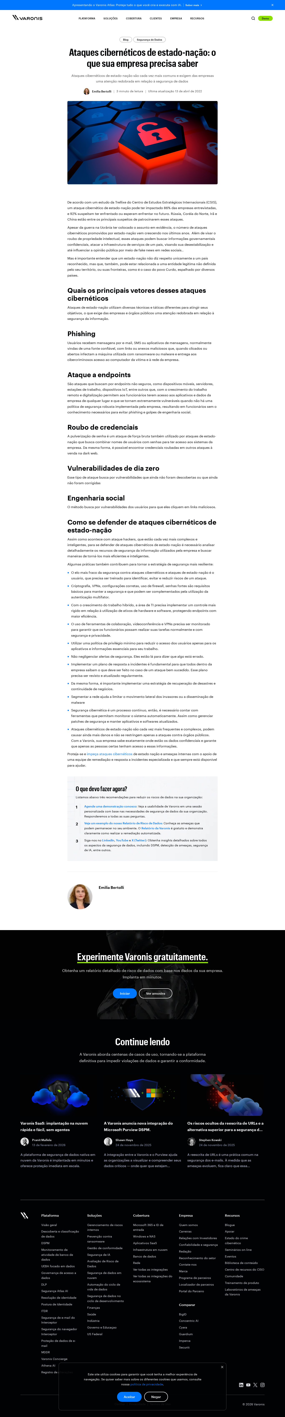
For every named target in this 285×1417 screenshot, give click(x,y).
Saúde (91, 1314)
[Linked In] (241, 1385)
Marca (183, 1271)
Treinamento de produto (242, 1283)
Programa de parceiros (195, 1278)
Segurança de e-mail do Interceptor (58, 1320)
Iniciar (125, 993)
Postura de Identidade (56, 1304)
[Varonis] (27, 18)
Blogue (230, 1225)
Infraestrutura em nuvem (150, 1249)
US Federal (94, 1334)
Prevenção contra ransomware (99, 1239)
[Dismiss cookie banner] (222, 1367)
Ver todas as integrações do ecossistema (152, 1278)
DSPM (45, 1243)
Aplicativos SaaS (145, 1243)
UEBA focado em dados (58, 1266)
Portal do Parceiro (191, 1291)
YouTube (122, 840)
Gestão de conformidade (104, 1248)
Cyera (183, 1327)
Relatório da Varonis (155, 828)
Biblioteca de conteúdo (241, 1263)
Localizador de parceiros (196, 1284)
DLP (44, 1284)
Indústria (93, 1320)
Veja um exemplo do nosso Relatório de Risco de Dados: (123, 823)
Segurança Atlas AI (54, 1291)
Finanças (93, 1307)
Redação (185, 1251)
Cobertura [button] (133, 18)
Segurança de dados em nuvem (104, 1275)
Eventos (230, 1256)
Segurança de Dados (149, 39)
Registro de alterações (57, 1372)
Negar (156, 1397)
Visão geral (49, 1225)
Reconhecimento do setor (197, 1258)
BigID (183, 1314)
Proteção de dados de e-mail (58, 1343)
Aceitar (129, 1397)
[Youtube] (248, 1385)
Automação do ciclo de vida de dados (103, 1287)
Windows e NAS (144, 1236)
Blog (126, 39)
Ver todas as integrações (150, 1269)
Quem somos (188, 1225)
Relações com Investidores (198, 1238)
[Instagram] (262, 1385)
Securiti (184, 1347)
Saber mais (192, 5)
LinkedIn (107, 840)
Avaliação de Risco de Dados (103, 1263)
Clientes (156, 18)
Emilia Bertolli (101, 91)
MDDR (45, 1352)
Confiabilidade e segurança (198, 1244)
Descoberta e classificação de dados (60, 1234)
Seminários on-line (238, 1249)
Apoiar (229, 1231)
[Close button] (272, 4)
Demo (265, 18)
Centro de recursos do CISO (244, 1269)
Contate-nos (188, 1264)
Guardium (186, 1334)
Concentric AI (188, 1320)
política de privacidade (146, 1384)
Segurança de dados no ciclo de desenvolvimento (105, 1298)
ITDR (44, 1311)
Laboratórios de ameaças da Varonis (243, 1292)
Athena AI (48, 1365)
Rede (136, 1263)
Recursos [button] (197, 18)
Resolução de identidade (58, 1297)
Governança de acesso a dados (58, 1275)
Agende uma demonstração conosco (110, 806)
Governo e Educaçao (102, 1327)
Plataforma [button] (87, 18)
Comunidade (234, 1276)
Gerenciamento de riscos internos (105, 1227)
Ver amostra (155, 993)
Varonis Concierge (54, 1359)
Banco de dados (144, 1256)
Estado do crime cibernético (236, 1240)
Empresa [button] (176, 18)
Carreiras (185, 1231)
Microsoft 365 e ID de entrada (148, 1227)
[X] (255, 1385)
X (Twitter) (139, 840)
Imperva (184, 1340)
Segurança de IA (98, 1254)
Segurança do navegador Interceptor (59, 1331)
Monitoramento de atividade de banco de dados (57, 1254)
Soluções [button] (110, 18)
